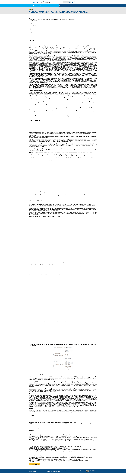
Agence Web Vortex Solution (32, 471)
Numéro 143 (31, 9)
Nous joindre (61, 5)
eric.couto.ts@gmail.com (33, 20)
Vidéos (48, 5)
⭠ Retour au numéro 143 (34, 464)
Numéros (34, 5)
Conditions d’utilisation (54, 470)
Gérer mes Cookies (59, 470)
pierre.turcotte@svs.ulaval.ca (33, 25)
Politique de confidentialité (66, 470)
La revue (30, 5)
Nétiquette (58, 471)
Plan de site (48, 470)
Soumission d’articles (54, 5)
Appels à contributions (41, 5)
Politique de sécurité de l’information (52, 471)
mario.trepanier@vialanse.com (33, 23)
